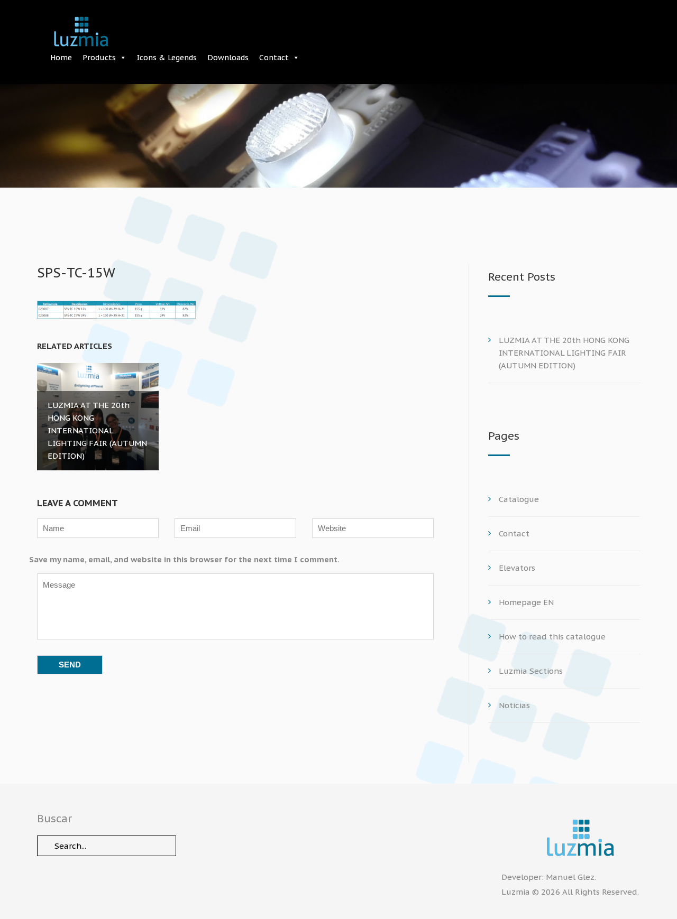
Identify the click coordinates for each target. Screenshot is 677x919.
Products (99, 57)
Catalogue (519, 499)
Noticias (514, 705)
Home (61, 57)
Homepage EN (526, 602)
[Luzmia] (571, 838)
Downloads (228, 57)
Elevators (517, 568)
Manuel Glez (570, 877)
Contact (274, 57)
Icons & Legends (167, 57)
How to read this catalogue (552, 637)
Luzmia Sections (531, 671)
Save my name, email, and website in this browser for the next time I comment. (184, 559)
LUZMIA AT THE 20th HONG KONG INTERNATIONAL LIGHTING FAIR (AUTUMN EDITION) (564, 352)
